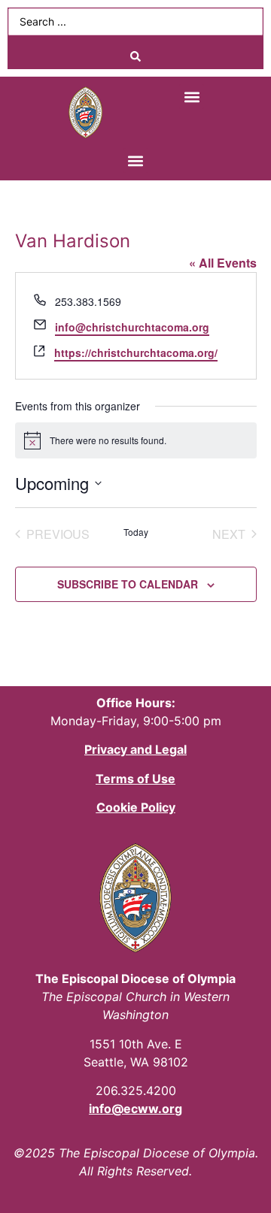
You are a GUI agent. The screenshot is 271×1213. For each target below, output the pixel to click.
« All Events (223, 262)
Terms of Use (135, 778)
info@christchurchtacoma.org (132, 326)
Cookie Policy (135, 807)
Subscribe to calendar (127, 583)
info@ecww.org (135, 1108)
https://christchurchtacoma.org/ (136, 352)
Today (135, 532)
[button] (191, 96)
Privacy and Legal (135, 749)
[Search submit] (135, 56)
